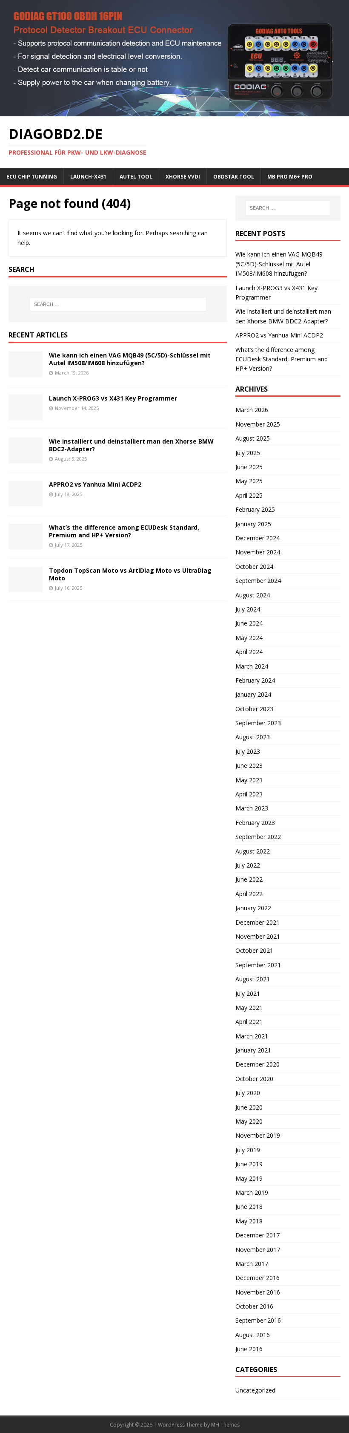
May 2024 (249, 638)
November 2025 (257, 424)
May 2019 (249, 1178)
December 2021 (257, 922)
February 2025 (255, 509)
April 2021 (249, 1022)
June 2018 (249, 1206)
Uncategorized (255, 1390)
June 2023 (249, 765)
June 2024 (249, 623)
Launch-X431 (88, 176)
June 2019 (249, 1164)
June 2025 (249, 467)
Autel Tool (136, 176)
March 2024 (251, 666)
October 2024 (254, 566)
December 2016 (257, 1278)
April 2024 (249, 652)
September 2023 (258, 723)
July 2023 (247, 751)
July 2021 (247, 993)
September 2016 (258, 1320)
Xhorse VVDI (183, 176)
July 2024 (247, 609)
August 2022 (252, 851)
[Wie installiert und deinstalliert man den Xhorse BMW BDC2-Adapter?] (26, 458)
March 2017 (251, 1264)
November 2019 (257, 1135)
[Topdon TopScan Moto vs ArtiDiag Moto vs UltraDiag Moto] (26, 587)
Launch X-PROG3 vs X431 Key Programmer (113, 398)
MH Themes (225, 1424)
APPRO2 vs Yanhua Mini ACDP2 (95, 484)
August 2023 (252, 737)
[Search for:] (118, 304)
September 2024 (258, 581)
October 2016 (254, 1306)
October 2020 (254, 1079)
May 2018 (249, 1221)
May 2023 (249, 780)
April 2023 (249, 794)
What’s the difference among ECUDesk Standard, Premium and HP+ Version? (124, 531)
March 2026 (251, 410)
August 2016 (252, 1335)
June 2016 (249, 1349)
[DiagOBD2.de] (174, 111)
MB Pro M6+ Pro (289, 176)
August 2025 (252, 438)
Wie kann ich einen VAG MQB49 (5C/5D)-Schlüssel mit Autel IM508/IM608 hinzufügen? (130, 359)
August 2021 (252, 979)
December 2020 (257, 1064)
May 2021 (249, 1007)
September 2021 (258, 965)
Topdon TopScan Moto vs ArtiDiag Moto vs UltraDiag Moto (130, 574)
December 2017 (257, 1235)
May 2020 (249, 1121)
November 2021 (257, 936)
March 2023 (251, 808)
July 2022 (247, 865)
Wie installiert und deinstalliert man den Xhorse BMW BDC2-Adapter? (131, 445)
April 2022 (249, 894)
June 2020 (249, 1107)
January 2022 (253, 908)
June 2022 (249, 879)
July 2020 (247, 1093)
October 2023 (254, 709)
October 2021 (254, 950)
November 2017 (257, 1250)
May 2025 (249, 481)
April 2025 (249, 495)
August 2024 (252, 595)
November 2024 (257, 552)
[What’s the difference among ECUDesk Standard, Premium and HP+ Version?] (26, 544)
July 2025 (247, 453)
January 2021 (253, 1050)
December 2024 (257, 538)
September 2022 (258, 837)
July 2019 (247, 1150)
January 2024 (253, 694)
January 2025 (253, 524)
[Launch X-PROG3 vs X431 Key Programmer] (26, 415)
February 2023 (255, 823)
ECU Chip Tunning (31, 176)
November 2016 (257, 1292)
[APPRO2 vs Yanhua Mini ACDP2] (26, 501)
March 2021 (251, 1036)
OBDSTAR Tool (233, 176)
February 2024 (255, 680)
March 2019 (251, 1192)
